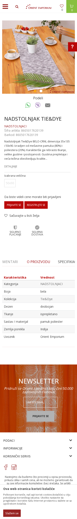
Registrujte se (36, 205)
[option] (38, 57)
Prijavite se (14, 205)
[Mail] (48, 106)
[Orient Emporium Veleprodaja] (38, 6)
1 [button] (35, 92)
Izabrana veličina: (15, 176)
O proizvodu (38, 261)
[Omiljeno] (62, 6)
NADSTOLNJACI (15, 126)
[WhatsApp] (28, 106)
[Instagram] (14, 467)
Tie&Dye (46, 299)
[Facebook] (6, 467)
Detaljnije (10, 166)
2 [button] (41, 92)
